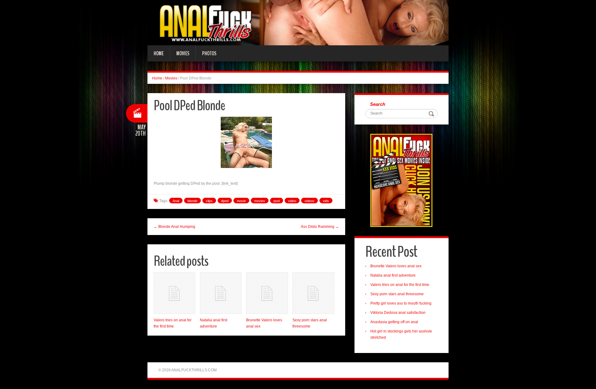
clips (209, 201)
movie (241, 201)
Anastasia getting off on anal (394, 322)
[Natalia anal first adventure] (221, 293)
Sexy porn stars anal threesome (397, 294)
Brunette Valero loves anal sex (396, 266)
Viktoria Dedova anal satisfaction (398, 312)
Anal (176, 201)
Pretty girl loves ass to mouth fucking (400, 303)
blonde (192, 201)
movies (259, 201)
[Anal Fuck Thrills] (298, 22)
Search (377, 104)
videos (309, 201)
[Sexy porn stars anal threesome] (313, 293)
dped (224, 201)
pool (276, 201)
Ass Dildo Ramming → (320, 226)
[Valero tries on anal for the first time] (174, 293)
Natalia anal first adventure (393, 275)
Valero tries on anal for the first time (399, 285)
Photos (209, 53)
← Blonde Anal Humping (174, 226)
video (292, 201)
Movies (182, 53)
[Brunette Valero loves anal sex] (267, 293)
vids (326, 201)
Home (159, 53)
